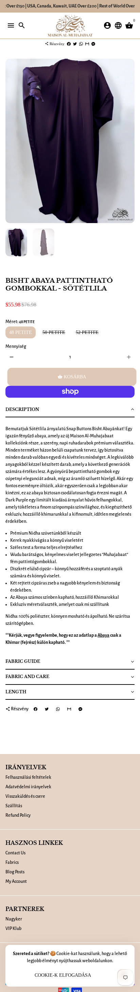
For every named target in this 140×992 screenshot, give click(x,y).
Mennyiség (15, 346)
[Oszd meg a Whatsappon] (81, 44)
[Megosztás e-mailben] (87, 44)
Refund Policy (18, 815)
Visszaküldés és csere (25, 796)
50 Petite (53, 332)
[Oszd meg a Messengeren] (93, 44)
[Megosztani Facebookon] (69, 44)
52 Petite (87, 332)
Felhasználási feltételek (28, 777)
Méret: (20, 321)
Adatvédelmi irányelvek (28, 787)
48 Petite (20, 332)
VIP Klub (13, 928)
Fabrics (12, 862)
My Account (16, 881)
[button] (70, 410)
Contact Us (15, 853)
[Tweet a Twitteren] (75, 44)
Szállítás (13, 805)
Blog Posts (14, 872)
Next (129, 141)
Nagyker (13, 919)
